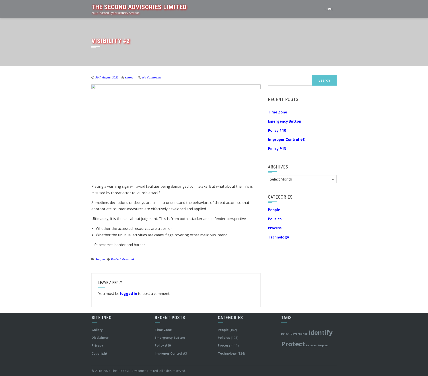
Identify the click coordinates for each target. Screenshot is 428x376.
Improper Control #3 (286, 139)
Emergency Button (284, 121)
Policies (275, 218)
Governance (299, 334)
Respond (128, 259)
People (100, 259)
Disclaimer (100, 337)
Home (329, 9)
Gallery (97, 330)
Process (275, 228)
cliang (129, 77)
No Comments (152, 77)
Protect (116, 259)
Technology (278, 237)
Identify (321, 332)
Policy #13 (277, 148)
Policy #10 (277, 130)
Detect (285, 333)
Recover (311, 345)
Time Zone (277, 112)
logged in (128, 293)
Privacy (97, 345)
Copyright (99, 353)
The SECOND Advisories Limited (139, 7)
